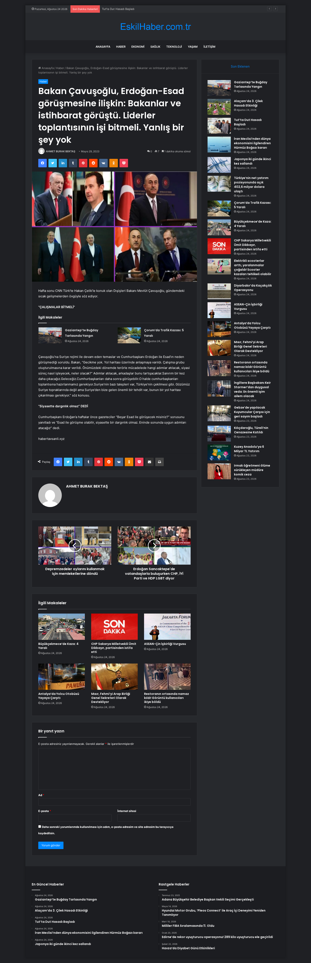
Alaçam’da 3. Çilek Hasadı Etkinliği (248, 103)
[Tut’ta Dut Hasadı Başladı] (219, 126)
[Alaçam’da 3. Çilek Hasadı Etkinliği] (219, 107)
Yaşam (193, 46)
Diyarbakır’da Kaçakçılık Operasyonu (253, 287)
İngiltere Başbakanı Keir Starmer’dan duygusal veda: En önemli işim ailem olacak (252, 389)
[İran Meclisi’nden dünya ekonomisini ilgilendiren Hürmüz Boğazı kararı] (219, 144)
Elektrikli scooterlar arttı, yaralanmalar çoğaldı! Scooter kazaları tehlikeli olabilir (252, 267)
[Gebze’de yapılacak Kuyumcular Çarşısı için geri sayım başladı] (219, 413)
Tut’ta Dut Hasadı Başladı (118, 9)
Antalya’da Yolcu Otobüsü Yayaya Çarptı (58, 696)
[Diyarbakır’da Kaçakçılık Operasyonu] (219, 291)
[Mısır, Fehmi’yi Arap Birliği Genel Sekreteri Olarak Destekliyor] (114, 677)
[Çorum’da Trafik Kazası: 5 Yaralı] (129, 335)
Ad (41, 795)
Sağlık (155, 46)
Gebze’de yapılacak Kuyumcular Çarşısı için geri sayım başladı (252, 411)
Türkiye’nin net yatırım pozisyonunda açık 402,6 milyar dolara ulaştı (251, 184)
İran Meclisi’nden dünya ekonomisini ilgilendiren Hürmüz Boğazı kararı (252, 143)
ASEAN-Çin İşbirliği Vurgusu (165, 644)
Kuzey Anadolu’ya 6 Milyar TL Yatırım (249, 449)
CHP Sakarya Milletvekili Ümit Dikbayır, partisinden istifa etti (113, 648)
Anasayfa (103, 46)
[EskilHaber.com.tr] (155, 26)
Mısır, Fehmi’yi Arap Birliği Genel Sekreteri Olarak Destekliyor (110, 698)
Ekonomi (137, 46)
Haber (120, 46)
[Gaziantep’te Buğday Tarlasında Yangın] (50, 335)
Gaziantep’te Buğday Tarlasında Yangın (250, 84)
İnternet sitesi (126, 811)
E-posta (44, 811)
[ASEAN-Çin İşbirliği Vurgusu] (167, 627)
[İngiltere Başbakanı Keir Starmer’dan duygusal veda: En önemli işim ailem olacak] (219, 388)
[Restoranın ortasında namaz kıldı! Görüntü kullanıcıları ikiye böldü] (167, 677)
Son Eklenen (240, 66)
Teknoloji (174, 46)
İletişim (209, 46)
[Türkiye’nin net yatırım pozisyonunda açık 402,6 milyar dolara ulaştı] (219, 184)
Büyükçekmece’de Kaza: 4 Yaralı (58, 646)
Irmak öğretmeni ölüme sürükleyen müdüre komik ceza (252, 470)
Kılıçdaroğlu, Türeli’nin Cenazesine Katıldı (251, 430)
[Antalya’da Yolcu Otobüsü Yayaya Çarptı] (61, 677)
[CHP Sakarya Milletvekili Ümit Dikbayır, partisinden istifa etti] (114, 627)
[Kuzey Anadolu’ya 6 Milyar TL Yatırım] (219, 452)
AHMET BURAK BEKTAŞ (60, 151)
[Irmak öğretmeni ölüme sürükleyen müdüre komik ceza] (219, 471)
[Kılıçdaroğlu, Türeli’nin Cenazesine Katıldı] (219, 434)
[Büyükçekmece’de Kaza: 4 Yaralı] (61, 627)
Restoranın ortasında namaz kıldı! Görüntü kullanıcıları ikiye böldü (166, 698)
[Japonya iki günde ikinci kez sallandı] (219, 165)
